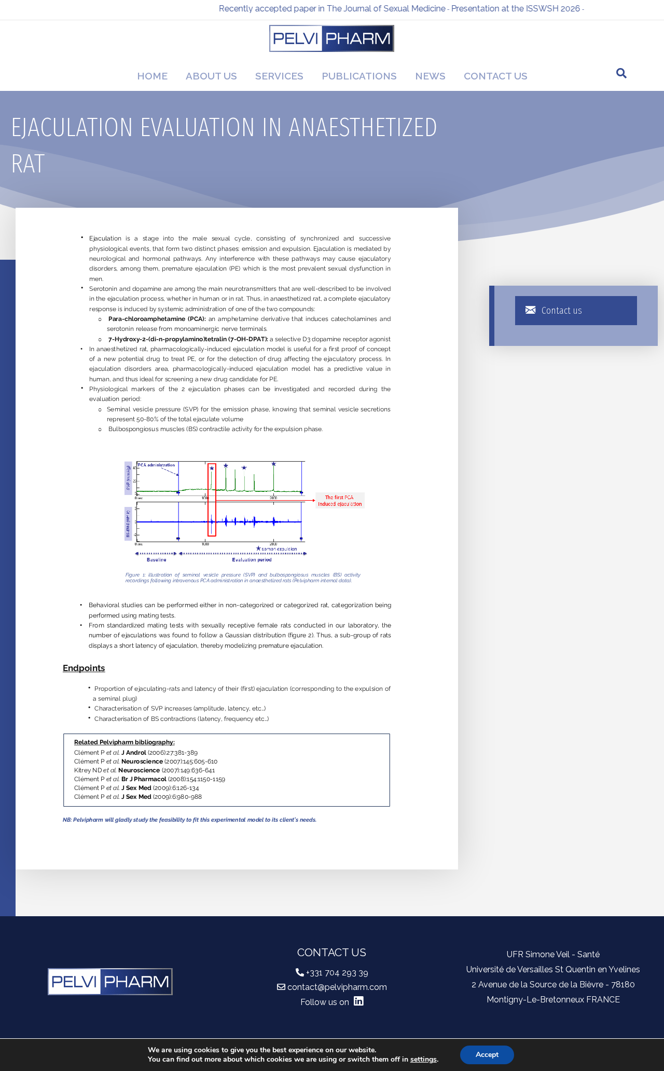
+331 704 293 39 (337, 973)
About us (211, 76)
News (430, 76)
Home (152, 76)
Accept (487, 1055)
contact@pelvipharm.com (337, 987)
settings (423, 1059)
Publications (359, 76)
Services (279, 76)
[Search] (621, 73)
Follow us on (325, 1002)
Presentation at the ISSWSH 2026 (498, 9)
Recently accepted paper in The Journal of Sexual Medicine (315, 9)
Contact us (496, 76)
